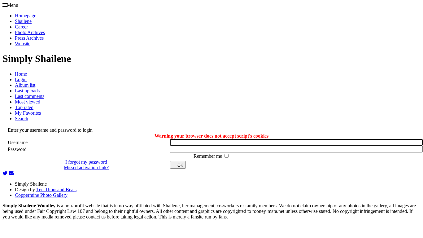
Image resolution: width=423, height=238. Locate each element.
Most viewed (27, 101)
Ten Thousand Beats (56, 189)
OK (180, 165)
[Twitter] (4, 173)
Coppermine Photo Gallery (41, 195)
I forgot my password (86, 162)
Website (22, 43)
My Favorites (28, 113)
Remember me (208, 156)
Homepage (25, 15)
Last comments (29, 96)
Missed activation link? (86, 167)
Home (21, 74)
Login (21, 79)
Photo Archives (30, 32)
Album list (25, 85)
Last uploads (27, 90)
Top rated (24, 107)
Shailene (23, 21)
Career (21, 26)
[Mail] (11, 173)
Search (21, 118)
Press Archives (29, 38)
